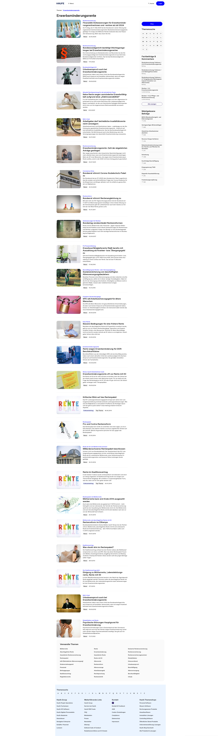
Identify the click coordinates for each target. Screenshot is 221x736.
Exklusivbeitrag (88, 410)
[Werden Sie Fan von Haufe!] (113, 703)
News (85, 37)
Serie (85, 110)
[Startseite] (61, 3)
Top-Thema (99, 410)
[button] (160, 3)
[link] (59, 10)
